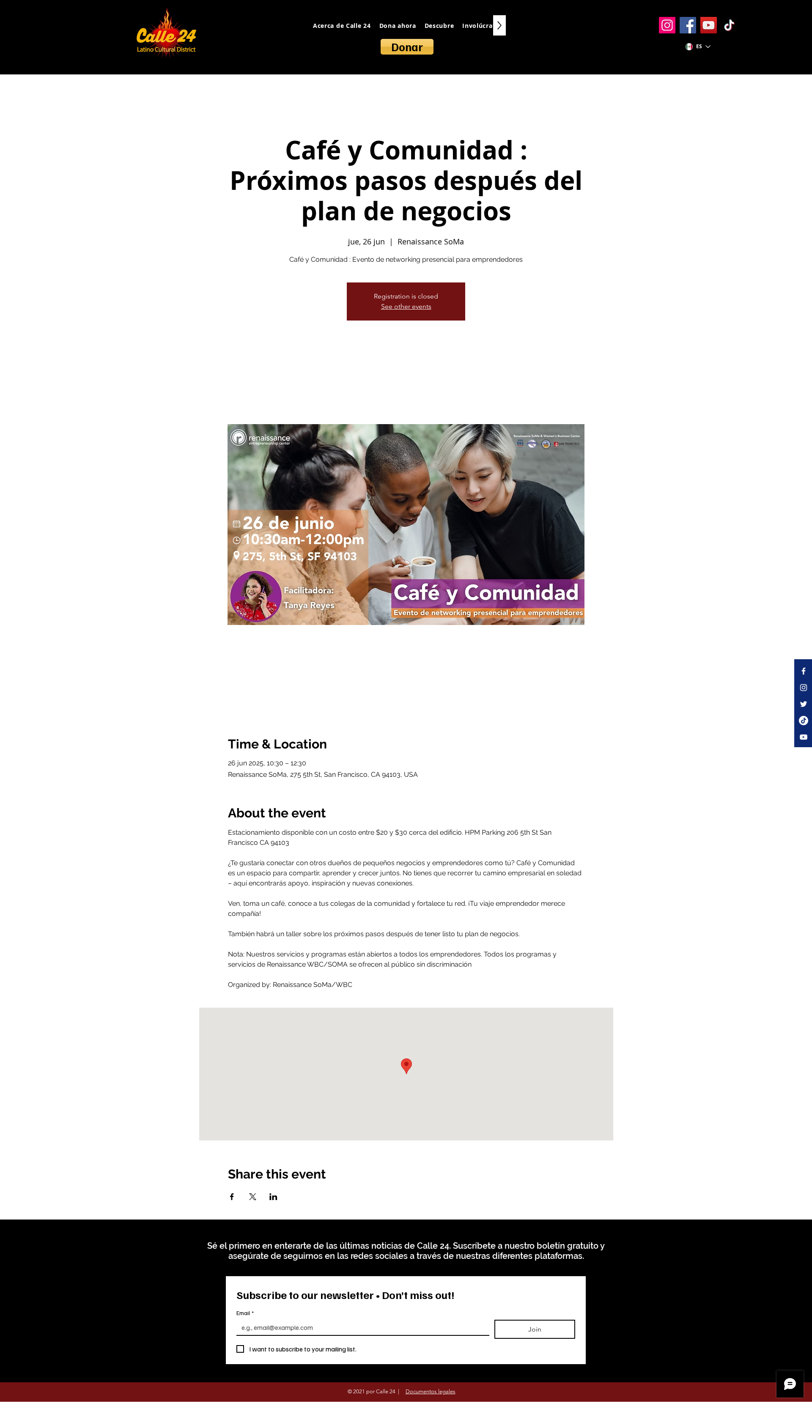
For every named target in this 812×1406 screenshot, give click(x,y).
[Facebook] (688, 25)
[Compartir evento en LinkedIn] (273, 1196)
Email (245, 1312)
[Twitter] (803, 704)
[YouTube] (708, 25)
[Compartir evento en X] (253, 1196)
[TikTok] (729, 25)
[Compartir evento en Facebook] (232, 1196)
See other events (406, 306)
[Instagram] (667, 25)
